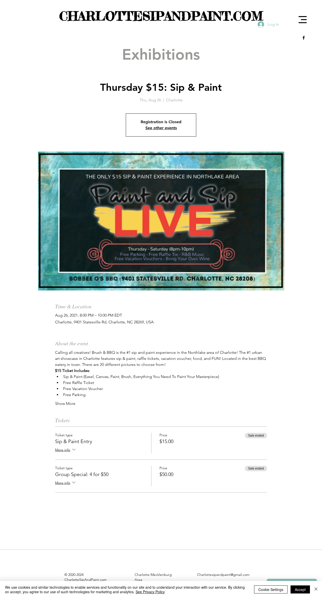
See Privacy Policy (150, 591)
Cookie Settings (270, 589)
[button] (303, 20)
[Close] (316, 589)
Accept (300, 589)
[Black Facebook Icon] (303, 37)
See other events (161, 127)
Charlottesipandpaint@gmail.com (223, 574)
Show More (65, 403)
